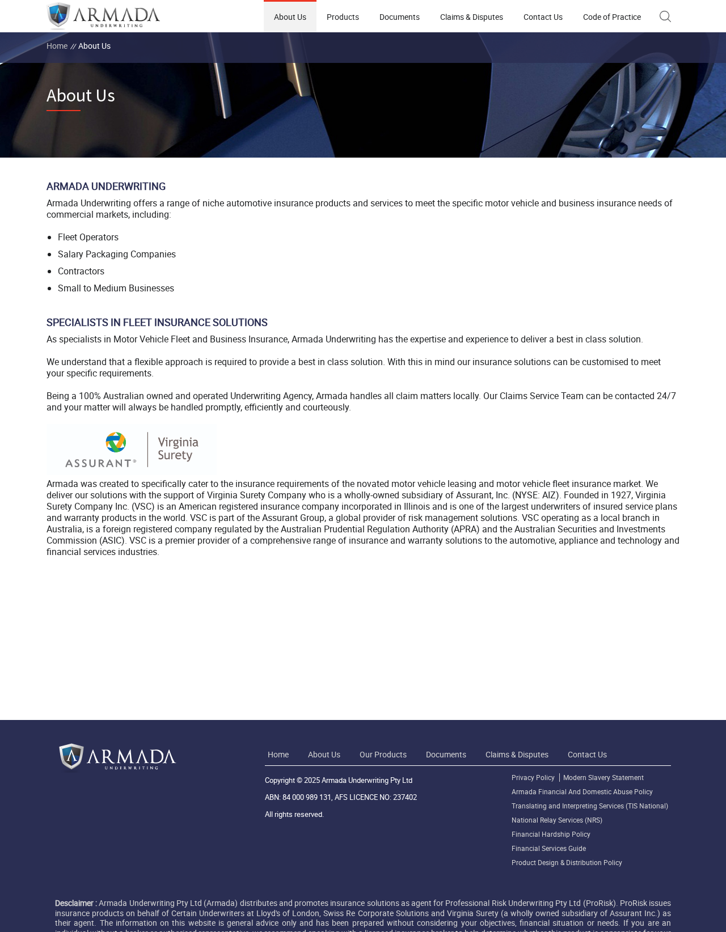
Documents (399, 16)
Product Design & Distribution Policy (567, 862)
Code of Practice (612, 16)
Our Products (383, 754)
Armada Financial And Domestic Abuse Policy (582, 791)
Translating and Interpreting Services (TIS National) (590, 806)
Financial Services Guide (549, 848)
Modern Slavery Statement (603, 777)
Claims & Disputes (471, 16)
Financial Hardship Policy (551, 834)
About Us (290, 16)
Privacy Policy (533, 777)
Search (665, 16)
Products (343, 16)
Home (57, 45)
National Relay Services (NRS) (557, 820)
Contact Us (543, 16)
